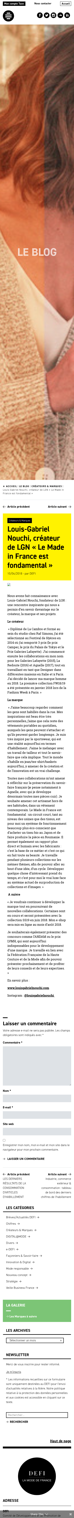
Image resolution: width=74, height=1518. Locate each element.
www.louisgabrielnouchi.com (28, 988)
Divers (10, 1243)
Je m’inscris (13, 1372)
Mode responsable (17, 1268)
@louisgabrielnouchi (39, 995)
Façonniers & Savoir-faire (22, 1256)
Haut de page (60, 1440)
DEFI (33, 573)
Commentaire (12, 1042)
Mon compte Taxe (14, 3)
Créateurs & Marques (46, 486)
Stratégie (12, 1281)
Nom (7, 1091)
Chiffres (11, 1224)
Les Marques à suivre (23, 1316)
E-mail (8, 1107)
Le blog (24, 486)
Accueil (66, 3)
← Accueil (10, 486)
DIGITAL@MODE (16, 1236)
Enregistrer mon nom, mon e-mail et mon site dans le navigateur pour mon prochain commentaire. (36, 1147)
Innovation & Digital (18, 1262)
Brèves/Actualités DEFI (20, 1217)
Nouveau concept (17, 1275)
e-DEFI (10, 1249)
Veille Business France (20, 1288)
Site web (8, 1124)
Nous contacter (42, 3)
